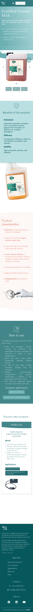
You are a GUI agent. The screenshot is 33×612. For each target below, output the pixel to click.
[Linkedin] (16, 602)
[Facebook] (9, 602)
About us (11, 571)
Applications (12, 568)
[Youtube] (24, 602)
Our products (13, 565)
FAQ (9, 575)
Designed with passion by (19, 610)
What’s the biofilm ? (15, 562)
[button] (13, 3)
